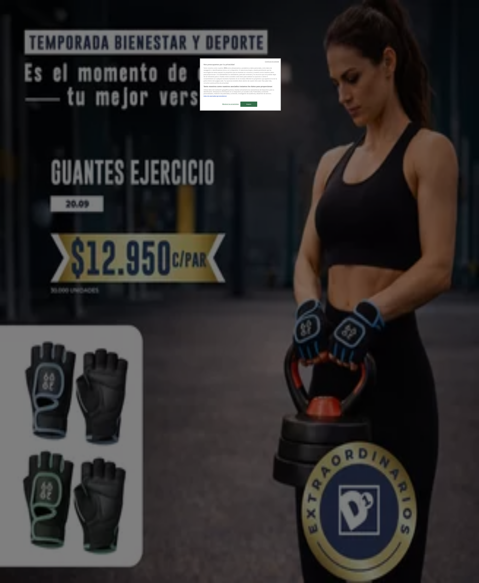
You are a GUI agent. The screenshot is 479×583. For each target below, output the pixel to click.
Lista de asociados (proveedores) (215, 96)
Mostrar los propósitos (230, 104)
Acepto (248, 104)
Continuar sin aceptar (272, 61)
